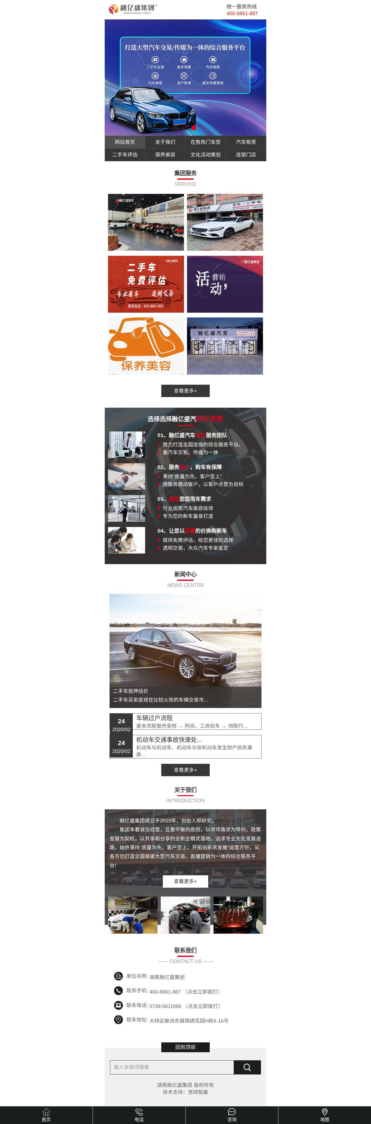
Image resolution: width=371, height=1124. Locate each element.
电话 (139, 1119)
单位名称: (137, 976)
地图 (324, 1119)
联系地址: (137, 1019)
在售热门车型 (206, 142)
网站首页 (125, 142)
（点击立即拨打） (186, 991)
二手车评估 (125, 154)
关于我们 (165, 142)
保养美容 (165, 154)
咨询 (231, 1119)
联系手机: (137, 990)
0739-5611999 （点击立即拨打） (186, 1005)
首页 (46, 1119)
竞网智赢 (198, 1092)
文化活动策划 (206, 154)
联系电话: (137, 1005)
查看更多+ (185, 391)
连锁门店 (246, 154)
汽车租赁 (246, 142)
